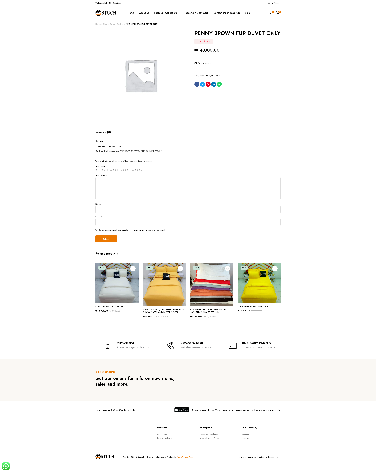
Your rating (100, 166)
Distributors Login (164, 438)
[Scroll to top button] (369, 465)
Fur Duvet (121, 24)
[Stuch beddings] (107, 13)
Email (98, 216)
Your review (101, 175)
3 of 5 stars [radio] (114, 170)
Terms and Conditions (246, 457)
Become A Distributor (196, 13)
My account (162, 434)
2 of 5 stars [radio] (104, 170)
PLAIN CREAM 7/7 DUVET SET (110, 306)
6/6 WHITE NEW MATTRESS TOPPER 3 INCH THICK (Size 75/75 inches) (209, 311)
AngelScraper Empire (185, 457)
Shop (105, 24)
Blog (247, 13)
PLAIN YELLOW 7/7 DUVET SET (253, 306)
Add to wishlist (205, 63)
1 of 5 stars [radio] (97, 170)
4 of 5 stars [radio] (125, 170)
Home (131, 13)
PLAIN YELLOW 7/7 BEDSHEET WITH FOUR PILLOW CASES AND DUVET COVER (164, 311)
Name (98, 204)
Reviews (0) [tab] (103, 132)
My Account (276, 3)
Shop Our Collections (165, 13)
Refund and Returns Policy (270, 457)
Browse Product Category (211, 438)
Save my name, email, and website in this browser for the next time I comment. (132, 230)
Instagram (246, 438)
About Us (144, 13)
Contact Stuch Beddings (226, 13)
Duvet (112, 24)
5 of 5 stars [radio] (137, 170)
